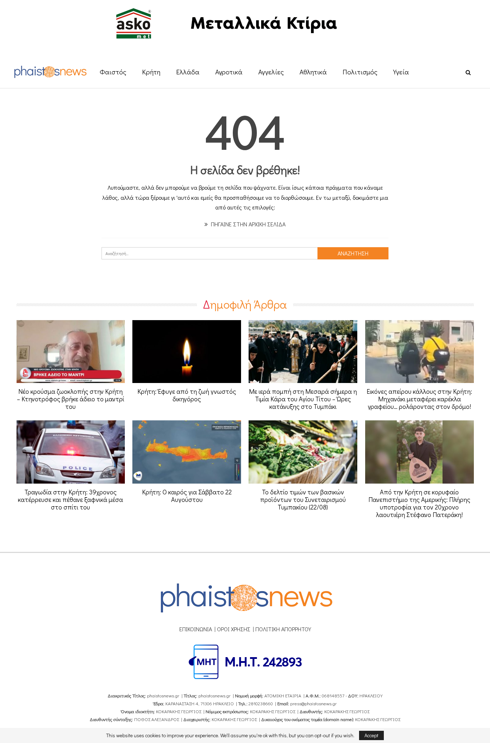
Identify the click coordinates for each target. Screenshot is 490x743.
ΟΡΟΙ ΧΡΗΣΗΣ (233, 629)
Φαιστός (113, 71)
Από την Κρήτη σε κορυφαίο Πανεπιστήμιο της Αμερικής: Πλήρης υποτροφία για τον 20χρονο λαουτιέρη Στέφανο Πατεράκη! (419, 503)
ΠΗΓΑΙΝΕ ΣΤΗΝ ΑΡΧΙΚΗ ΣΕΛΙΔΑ (247, 224)
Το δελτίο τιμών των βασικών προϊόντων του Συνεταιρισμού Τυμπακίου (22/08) (303, 499)
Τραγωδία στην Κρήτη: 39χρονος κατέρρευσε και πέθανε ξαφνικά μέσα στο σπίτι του (70, 499)
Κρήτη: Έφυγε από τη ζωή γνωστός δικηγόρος (186, 395)
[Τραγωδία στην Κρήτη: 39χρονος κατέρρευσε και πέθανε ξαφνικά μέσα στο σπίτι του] (71, 452)
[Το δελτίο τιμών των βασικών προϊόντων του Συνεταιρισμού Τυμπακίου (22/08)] (303, 452)
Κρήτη (151, 71)
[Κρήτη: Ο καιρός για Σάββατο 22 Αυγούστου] (186, 452)
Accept (371, 735)
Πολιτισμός (360, 71)
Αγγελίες (271, 71)
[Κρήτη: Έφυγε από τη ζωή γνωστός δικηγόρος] (186, 351)
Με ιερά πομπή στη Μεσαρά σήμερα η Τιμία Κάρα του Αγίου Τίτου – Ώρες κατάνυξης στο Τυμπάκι (303, 399)
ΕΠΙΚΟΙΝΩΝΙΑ (195, 629)
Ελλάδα (187, 71)
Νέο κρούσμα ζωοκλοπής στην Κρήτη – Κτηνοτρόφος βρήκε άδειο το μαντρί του (70, 399)
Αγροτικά (228, 71)
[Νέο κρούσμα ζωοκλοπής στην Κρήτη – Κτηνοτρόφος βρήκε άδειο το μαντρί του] (71, 351)
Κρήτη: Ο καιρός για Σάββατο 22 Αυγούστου (187, 496)
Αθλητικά (313, 71)
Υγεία (401, 71)
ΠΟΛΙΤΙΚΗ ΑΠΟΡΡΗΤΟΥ (283, 629)
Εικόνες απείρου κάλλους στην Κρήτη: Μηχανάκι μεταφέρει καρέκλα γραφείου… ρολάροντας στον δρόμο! (419, 399)
